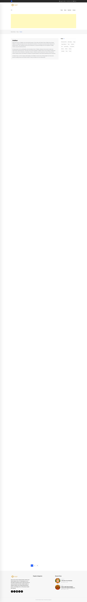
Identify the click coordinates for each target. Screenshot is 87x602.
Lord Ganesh (72, 46)
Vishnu (70, 51)
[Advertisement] (43, 21)
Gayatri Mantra (63, 44)
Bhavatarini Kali (63, 41)
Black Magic (70, 41)
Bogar (74, 41)
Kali (62, 46)
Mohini (66, 48)
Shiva (67, 51)
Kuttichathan (66, 46)
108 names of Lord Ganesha (66, 580)
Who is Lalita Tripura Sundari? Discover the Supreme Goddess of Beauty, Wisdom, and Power (68, 587)
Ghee (69, 44)
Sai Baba (62, 51)
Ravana (70, 48)
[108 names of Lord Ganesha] (57, 580)
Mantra (62, 48)
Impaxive (49, 599)
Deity (62, 585)
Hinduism (72, 44)
